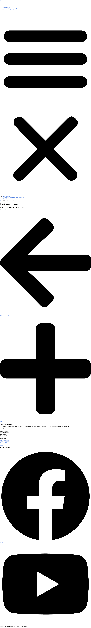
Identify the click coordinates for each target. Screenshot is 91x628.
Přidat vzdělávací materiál (5, 440)
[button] (45, 103)
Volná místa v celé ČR (6, 7)
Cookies (1, 443)
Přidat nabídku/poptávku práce (8, 9)
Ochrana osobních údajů (5, 441)
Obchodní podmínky (4, 442)
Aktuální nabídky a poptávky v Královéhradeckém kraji (13, 8)
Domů (1, 200)
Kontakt (1, 445)
